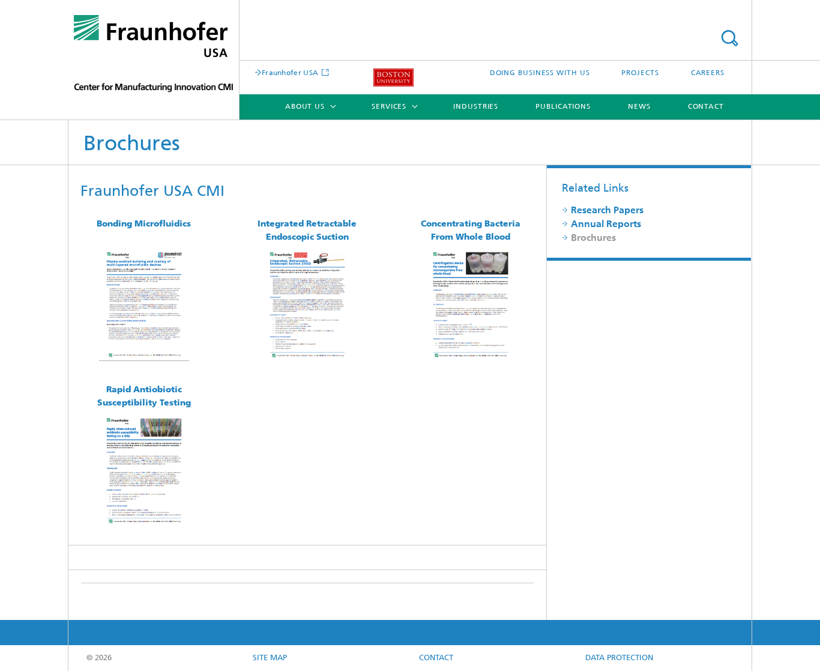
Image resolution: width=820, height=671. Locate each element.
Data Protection (619, 658)
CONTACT (436, 658)
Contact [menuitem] (706, 107)
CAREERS (708, 73)
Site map (270, 658)
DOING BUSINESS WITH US (540, 73)
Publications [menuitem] (563, 107)
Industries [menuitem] (475, 107)
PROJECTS (640, 73)
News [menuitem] (639, 107)
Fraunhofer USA (290, 73)
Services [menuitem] (389, 107)
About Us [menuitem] (305, 107)
